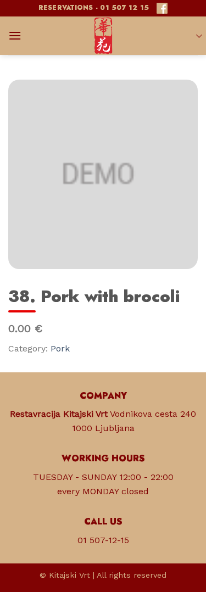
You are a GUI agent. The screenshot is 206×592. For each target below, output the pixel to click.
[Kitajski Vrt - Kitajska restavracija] (103, 35)
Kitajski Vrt (69, 575)
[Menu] (14, 35)
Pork (60, 348)
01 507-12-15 (103, 540)
